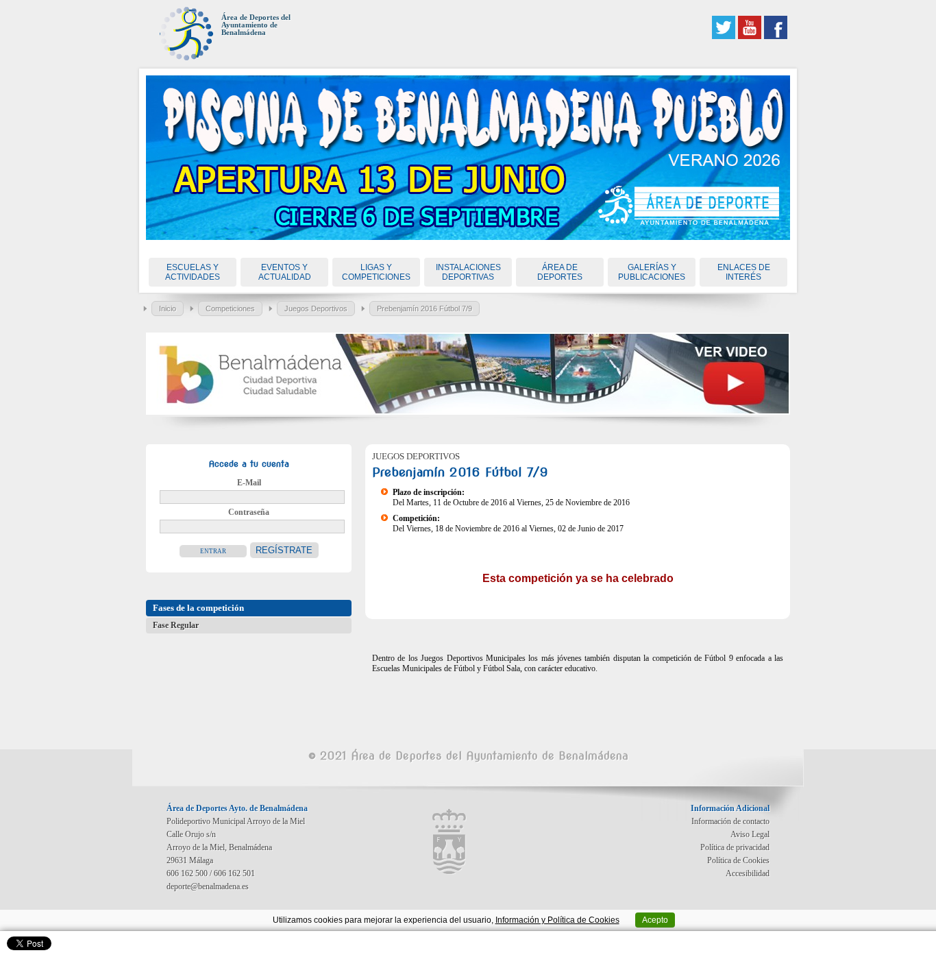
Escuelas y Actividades (192, 272)
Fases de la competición (198, 608)
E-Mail (249, 482)
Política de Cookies (738, 860)
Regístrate (284, 550)
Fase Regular (176, 625)
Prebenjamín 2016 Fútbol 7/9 (424, 308)
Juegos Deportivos (315, 308)
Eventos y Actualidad (284, 272)
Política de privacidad (734, 847)
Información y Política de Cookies (557, 920)
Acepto (655, 920)
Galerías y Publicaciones (651, 272)
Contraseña (248, 512)
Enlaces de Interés (743, 272)
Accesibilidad (747, 873)
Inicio (167, 308)
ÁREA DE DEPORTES (559, 272)
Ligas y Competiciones (376, 272)
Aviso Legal (749, 834)
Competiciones (230, 308)
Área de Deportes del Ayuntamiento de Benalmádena (256, 25)
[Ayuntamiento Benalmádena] (449, 842)
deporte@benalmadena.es (208, 886)
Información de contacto (730, 821)
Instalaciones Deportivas (468, 272)
